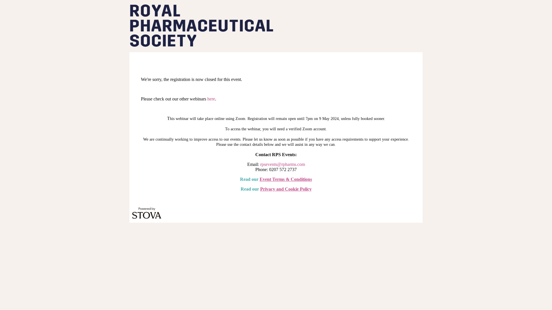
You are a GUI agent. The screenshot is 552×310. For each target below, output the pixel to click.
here (211, 98)
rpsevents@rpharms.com (282, 164)
